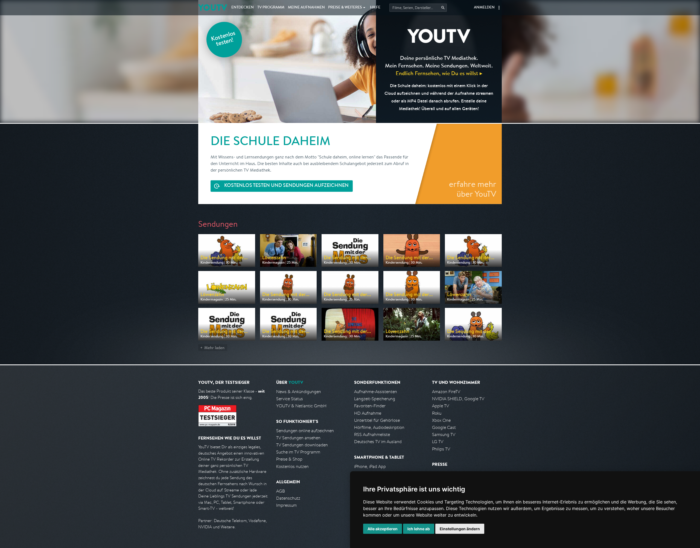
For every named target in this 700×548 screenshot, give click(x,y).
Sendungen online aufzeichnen (305, 431)
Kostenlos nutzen (292, 466)
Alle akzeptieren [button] (383, 528)
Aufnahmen (306, 8)
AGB (280, 491)
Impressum (286, 505)
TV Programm (270, 8)
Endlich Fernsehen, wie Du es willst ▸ (439, 73)
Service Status (289, 399)
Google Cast (444, 427)
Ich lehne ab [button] (418, 528)
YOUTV (212, 7)
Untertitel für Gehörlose (377, 420)
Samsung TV (443, 434)
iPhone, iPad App (370, 466)
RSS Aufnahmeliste (372, 434)
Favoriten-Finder (370, 406)
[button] (499, 7)
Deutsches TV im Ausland (378, 441)
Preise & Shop (289, 459)
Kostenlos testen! (223, 39)
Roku (436, 413)
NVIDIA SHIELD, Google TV (458, 399)
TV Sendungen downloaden (302, 445)
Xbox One (441, 420)
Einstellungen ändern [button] (460, 528)
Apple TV (440, 406)
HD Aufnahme (367, 413)
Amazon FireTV (446, 391)
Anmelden (484, 8)
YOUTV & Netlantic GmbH (301, 406)
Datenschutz (288, 498)
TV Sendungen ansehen (298, 438)
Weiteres (345, 8)
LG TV (437, 441)
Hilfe (375, 8)
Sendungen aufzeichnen (286, 185)
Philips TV (441, 449)
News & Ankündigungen (298, 391)
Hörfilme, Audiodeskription (379, 427)
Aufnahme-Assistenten (375, 391)
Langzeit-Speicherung (374, 399)
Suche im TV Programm (298, 452)
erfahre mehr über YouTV (472, 189)
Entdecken (242, 8)
